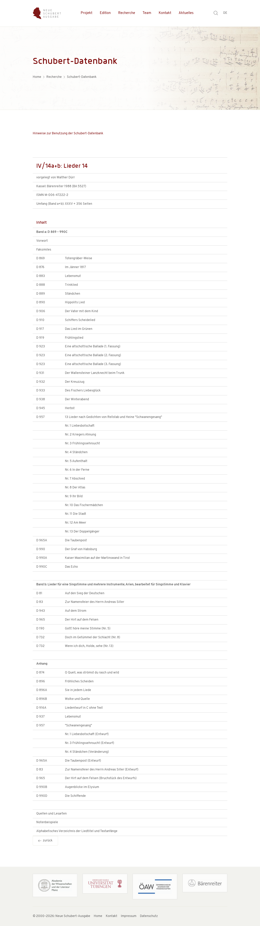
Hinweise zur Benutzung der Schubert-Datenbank (68, 133)
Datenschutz (149, 916)
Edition (105, 13)
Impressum (128, 916)
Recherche (126, 13)
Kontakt (165, 13)
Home (98, 916)
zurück (47, 840)
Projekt (86, 13)
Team (147, 13)
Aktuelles (186, 13)
